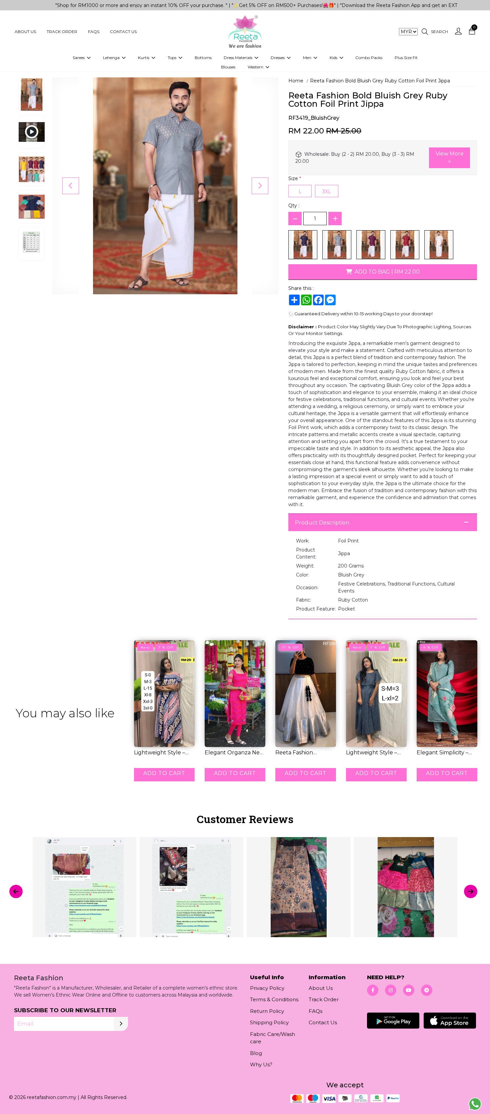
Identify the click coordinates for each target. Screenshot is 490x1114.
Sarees (79, 57)
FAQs (93, 31)
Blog (256, 1053)
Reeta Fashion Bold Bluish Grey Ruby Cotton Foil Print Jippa (380, 81)
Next (260, 185)
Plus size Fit (406, 57)
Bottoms (203, 57)
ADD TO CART (164, 773)
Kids (334, 57)
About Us (25, 31)
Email (25, 1023)
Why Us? (261, 1064)
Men (307, 57)
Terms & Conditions (274, 999)
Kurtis (144, 57)
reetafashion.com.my (51, 1097)
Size (294, 178)
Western (256, 66)
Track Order (62, 31)
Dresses (278, 57)
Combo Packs (368, 57)
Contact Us (123, 31)
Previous (70, 185)
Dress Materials (238, 57)
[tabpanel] (245, 891)
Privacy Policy (267, 988)
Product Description (322, 522)
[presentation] (16, 891)
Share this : (301, 288)
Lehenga (112, 57)
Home (295, 81)
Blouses (228, 66)
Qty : (293, 206)
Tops (172, 57)
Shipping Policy (269, 1022)
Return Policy (267, 1011)
